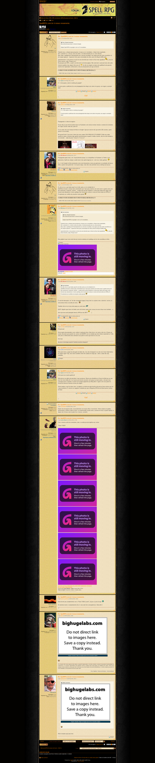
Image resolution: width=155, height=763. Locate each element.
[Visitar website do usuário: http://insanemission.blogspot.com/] (41, 119)
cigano (62, 80)
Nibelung (62, 208)
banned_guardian (64, 598)
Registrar (47, 20)
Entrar (52, 20)
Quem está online (44, 752)
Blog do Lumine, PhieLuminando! (65, 587)
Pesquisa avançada (94, 1)
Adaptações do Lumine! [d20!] (73, 585)
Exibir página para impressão (112, 18)
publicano (63, 104)
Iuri (61, 38)
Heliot (62, 615)
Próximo (113, 741)
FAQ (42, 20)
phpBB (71, 760)
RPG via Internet (56, 18)
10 (114, 32)
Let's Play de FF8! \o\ (62, 585)
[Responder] (43, 744)
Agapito (47, 29)
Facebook (67, 169)
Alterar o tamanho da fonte (114, 18)
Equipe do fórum (77, 757)
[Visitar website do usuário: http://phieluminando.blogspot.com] (41, 440)
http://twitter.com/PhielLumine (49, 437)
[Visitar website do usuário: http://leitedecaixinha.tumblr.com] (41, 413)
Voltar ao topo (114, 75)
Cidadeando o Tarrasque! (86, 585)
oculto (62, 349)
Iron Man (62, 326)
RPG (50, 18)
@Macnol (61, 169)
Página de (99, 32)
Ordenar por (79, 741)
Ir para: (77, 748)
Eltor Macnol (63, 155)
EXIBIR (64, 273)
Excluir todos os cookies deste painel (90, 757)
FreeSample (63, 406)
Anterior (42, 741)
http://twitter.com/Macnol (50, 175)
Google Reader (74, 169)
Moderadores (53, 29)
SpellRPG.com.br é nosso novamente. (54, 23)
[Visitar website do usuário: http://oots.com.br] (41, 223)
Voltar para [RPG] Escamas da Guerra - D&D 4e (51, 748)
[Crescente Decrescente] (100, 741)
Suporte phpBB (80, 761)
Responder (41, 31)
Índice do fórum (44, 18)
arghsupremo (63, 678)
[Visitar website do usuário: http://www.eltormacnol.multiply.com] (41, 178)
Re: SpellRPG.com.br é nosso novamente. (73, 36)
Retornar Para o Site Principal (43, 1)
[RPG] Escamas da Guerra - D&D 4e (69, 18)
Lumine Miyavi (53, 428)
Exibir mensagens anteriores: (56, 741)
